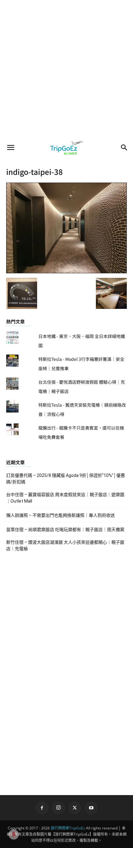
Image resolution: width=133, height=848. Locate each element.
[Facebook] (42, 808)
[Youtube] (91, 808)
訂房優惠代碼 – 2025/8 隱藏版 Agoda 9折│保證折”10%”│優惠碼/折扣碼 (65, 478)
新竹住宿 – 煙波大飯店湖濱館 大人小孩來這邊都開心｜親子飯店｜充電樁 (65, 545)
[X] (75, 808)
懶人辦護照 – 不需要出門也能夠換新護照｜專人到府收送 (60, 515)
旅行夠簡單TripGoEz (68, 828)
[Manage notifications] (14, 834)
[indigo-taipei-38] (66, 271)
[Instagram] (58, 808)
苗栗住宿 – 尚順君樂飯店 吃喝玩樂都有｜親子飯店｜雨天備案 (65, 529)
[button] (10, 147)
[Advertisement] (66, 69)
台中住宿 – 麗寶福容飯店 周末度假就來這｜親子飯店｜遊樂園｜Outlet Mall (65, 498)
